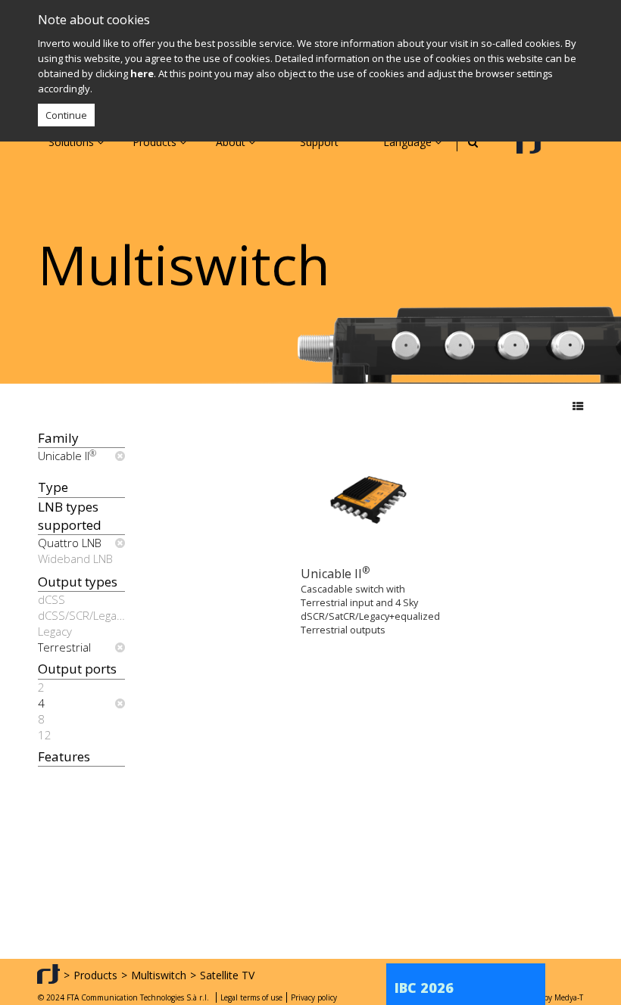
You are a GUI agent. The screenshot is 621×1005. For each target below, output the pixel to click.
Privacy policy (314, 997)
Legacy (55, 631)
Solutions (72, 142)
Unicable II (67, 455)
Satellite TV (227, 975)
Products (156, 142)
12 (44, 734)
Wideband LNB (75, 558)
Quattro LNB (69, 542)
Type (53, 487)
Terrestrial (64, 647)
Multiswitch (158, 975)
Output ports (77, 668)
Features (64, 756)
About (232, 142)
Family (58, 437)
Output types (77, 581)
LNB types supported (69, 516)
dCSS (51, 599)
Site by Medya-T (555, 997)
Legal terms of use (251, 997)
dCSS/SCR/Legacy (81, 615)
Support (319, 142)
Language (409, 142)
